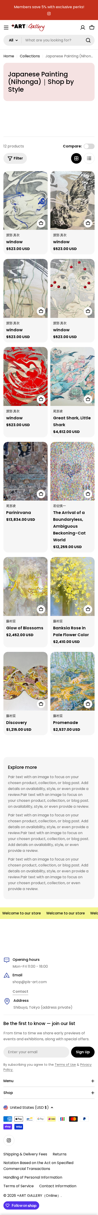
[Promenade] (72, 681)
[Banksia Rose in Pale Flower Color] (72, 586)
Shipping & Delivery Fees (25, 1154)
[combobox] (49, 40)
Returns (60, 1154)
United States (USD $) (29, 1107)
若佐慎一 (59, 506)
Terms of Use (65, 1064)
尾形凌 (58, 411)
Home (8, 56)
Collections (30, 56)
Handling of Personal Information (32, 1177)
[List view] (89, 158)
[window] (25, 200)
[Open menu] (6, 27)
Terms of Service (18, 1186)
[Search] (88, 40)
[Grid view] (76, 158)
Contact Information (57, 1186)
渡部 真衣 (13, 235)
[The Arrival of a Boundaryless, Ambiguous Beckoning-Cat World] (72, 471)
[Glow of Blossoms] (25, 586)
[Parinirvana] (25, 471)
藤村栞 (11, 621)
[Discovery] (25, 681)
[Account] (82, 27)
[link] (20, 992)
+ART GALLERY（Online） (39, 1195)
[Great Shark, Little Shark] (72, 376)
